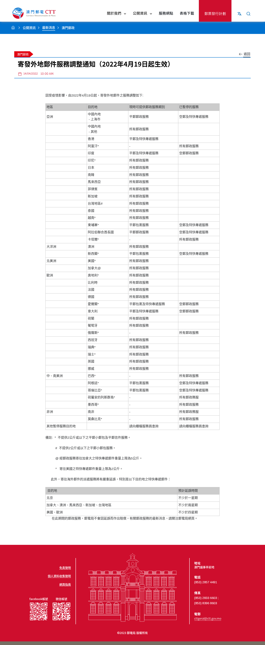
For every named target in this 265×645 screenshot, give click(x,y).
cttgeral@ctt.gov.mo (207, 618)
